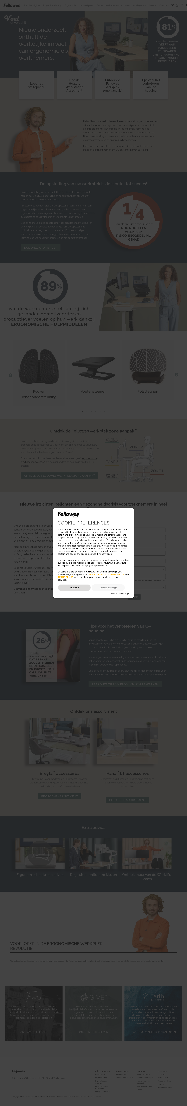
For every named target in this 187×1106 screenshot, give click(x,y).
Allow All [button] (74, 587)
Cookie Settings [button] (108, 587)
